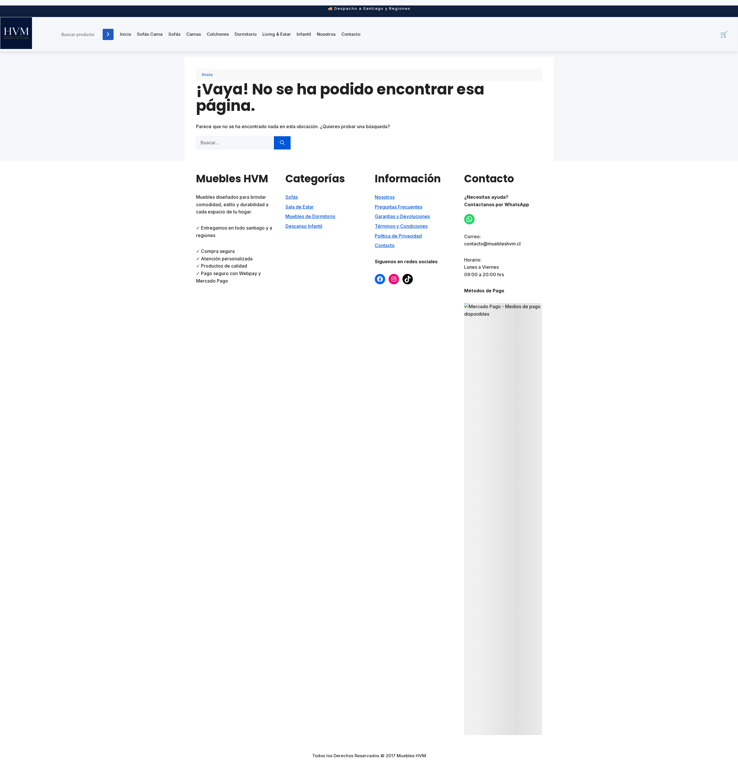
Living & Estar (276, 34)
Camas (193, 34)
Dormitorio (246, 34)
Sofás (174, 34)
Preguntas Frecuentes (398, 207)
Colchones (218, 34)
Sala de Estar (299, 207)
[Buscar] (108, 34)
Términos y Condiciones (401, 226)
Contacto (350, 34)
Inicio (125, 34)
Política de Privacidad (398, 236)
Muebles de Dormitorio (310, 216)
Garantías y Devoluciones (402, 216)
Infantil (304, 34)
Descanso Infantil (303, 226)
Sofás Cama (150, 34)
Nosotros (326, 34)
